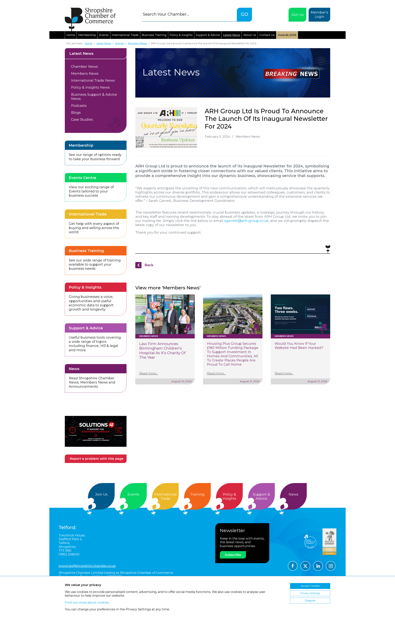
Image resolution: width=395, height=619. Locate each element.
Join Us (297, 15)
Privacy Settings (310, 593)
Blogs (76, 112)
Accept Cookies (310, 585)
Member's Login (319, 14)
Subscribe (233, 555)
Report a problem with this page (96, 459)
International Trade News (93, 80)
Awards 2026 (287, 35)
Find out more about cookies (87, 602)
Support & (261, 496)
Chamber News (84, 67)
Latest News (231, 35)
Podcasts (79, 106)
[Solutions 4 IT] (96, 431)
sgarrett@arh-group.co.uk (246, 221)
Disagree (310, 600)
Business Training (154, 35)
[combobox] (189, 14)
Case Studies (82, 119)
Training (197, 494)
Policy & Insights (181, 35)
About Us (249, 35)
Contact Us (267, 35)
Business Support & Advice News (94, 96)
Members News (84, 73)
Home (71, 35)
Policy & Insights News (90, 87)
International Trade (125, 35)
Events (104, 35)
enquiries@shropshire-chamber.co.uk (87, 566)
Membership (87, 35)
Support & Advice (208, 35)
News (293, 494)
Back (149, 265)
